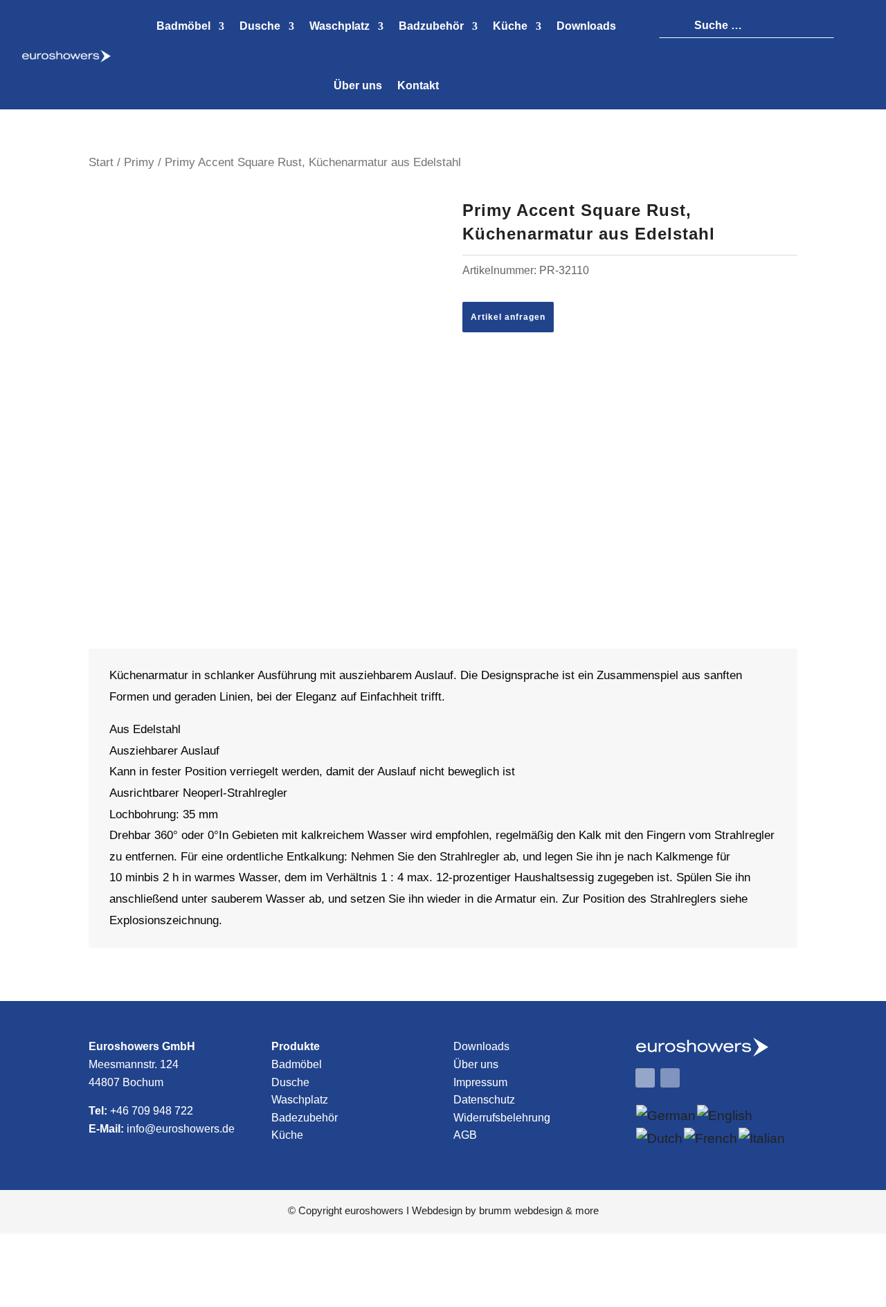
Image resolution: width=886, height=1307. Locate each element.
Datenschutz (484, 1100)
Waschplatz (299, 1100)
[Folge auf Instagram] (670, 1078)
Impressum (480, 1082)
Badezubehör (304, 1118)
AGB (465, 1135)
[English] (725, 1115)
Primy (139, 162)
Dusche (290, 1082)
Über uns (358, 85)
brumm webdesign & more (539, 1210)
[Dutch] (660, 1138)
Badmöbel (296, 1064)
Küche (287, 1135)
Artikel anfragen (508, 317)
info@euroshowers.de (181, 1129)
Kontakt (418, 85)
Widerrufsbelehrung (501, 1118)
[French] (711, 1138)
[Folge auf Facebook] (645, 1078)
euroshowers (374, 1210)
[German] (666, 1115)
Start (101, 162)
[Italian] (762, 1138)
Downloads (481, 1046)
